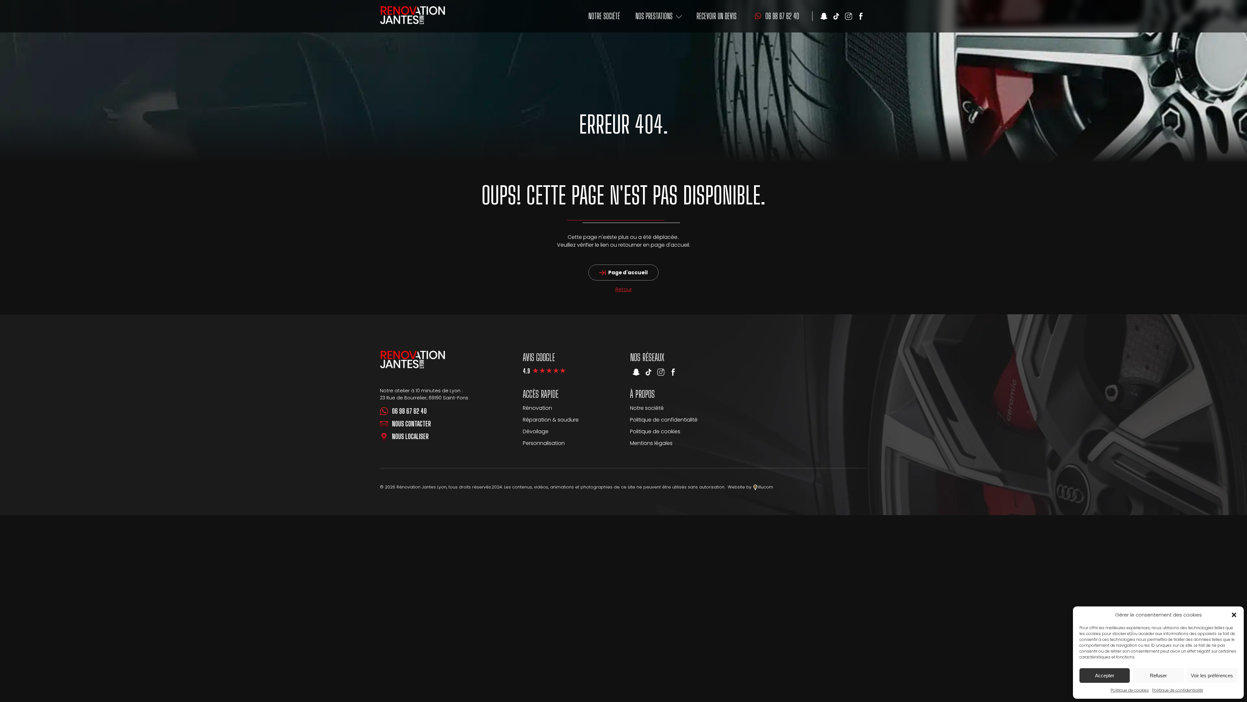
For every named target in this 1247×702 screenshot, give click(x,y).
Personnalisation (544, 443)
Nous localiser (410, 436)
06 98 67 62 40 (409, 411)
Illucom (765, 487)
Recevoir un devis (717, 16)
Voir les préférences (1212, 675)
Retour (623, 289)
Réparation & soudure (551, 419)
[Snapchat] (824, 16)
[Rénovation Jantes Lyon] (412, 16)
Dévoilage (535, 431)
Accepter (1104, 675)
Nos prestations (654, 16)
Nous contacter (411, 424)
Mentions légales (651, 443)
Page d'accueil (628, 272)
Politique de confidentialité (1177, 690)
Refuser (1158, 675)
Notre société (604, 16)
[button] (1234, 615)
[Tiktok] (836, 16)
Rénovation (537, 408)
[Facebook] (861, 16)
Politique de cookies (1130, 690)
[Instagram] (848, 16)
